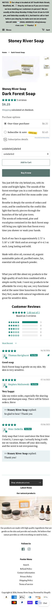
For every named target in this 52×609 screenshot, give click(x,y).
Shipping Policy (26, 580)
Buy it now (26, 172)
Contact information (26, 572)
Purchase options (11, 117)
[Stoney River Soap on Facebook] (23, 549)
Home (4, 52)
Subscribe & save (22, 132)
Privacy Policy (26, 576)
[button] (9, 100)
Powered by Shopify (42, 592)
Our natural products (26, 493)
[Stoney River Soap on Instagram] (29, 549)
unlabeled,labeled (11, 148)
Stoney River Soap (26, 40)
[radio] (5, 123)
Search (26, 564)
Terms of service (26, 584)
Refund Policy (26, 568)
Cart (48, 30)
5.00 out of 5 (33, 312)
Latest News (26, 487)
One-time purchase (18, 123)
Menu (8, 30)
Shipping (6, 109)
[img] (9, 350)
